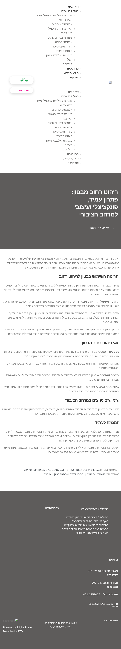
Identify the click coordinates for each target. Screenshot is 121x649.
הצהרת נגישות (110, 620)
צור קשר (73, 77)
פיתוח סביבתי (64, 51)
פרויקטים (73, 68)
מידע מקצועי (71, 73)
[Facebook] (107, 541)
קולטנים (67, 64)
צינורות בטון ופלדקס (60, 37)
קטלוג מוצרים (70, 11)
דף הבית (73, 6)
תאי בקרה (66, 33)
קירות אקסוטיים (62, 46)
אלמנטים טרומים (62, 24)
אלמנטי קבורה (63, 42)
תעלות (68, 59)
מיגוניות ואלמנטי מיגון (59, 55)
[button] (61, 84)
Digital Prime (24, 627)
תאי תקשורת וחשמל (60, 28)
